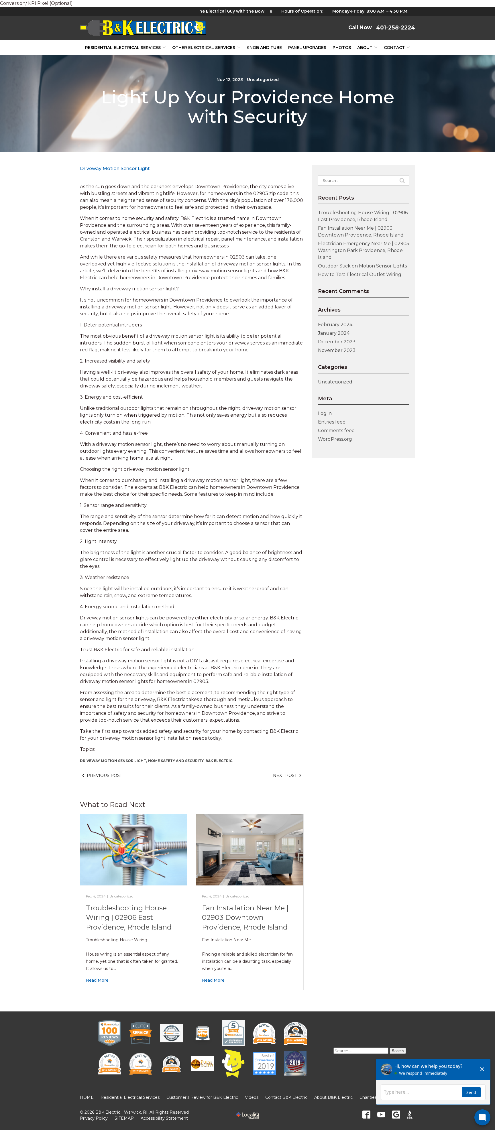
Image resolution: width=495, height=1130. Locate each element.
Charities (368, 1097)
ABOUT (364, 47)
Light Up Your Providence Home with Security (247, 106)
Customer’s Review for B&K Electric (202, 1097)
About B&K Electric (333, 1097)
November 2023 (336, 350)
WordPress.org (335, 439)
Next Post (285, 775)
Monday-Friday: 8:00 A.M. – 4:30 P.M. (370, 11)
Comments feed (336, 430)
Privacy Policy (94, 1118)
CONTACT (394, 47)
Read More (97, 980)
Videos (251, 1097)
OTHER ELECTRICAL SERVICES (203, 47)
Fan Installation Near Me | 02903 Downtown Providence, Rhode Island (245, 917)
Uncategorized (263, 79)
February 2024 (335, 324)
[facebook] (366, 1115)
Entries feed (332, 422)
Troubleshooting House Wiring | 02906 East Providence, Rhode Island (129, 917)
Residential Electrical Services (123, 47)
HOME (87, 1097)
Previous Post (104, 775)
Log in (325, 413)
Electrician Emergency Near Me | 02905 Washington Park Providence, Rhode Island (363, 250)
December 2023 (336, 341)
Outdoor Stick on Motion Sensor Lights (362, 266)
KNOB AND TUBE (264, 47)
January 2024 (333, 333)
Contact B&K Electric (286, 1097)
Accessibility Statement (164, 1118)
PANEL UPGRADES (307, 47)
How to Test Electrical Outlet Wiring (359, 274)
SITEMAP (124, 1118)
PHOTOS (342, 47)
